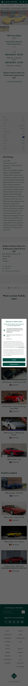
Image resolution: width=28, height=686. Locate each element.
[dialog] (14, 343)
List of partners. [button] (21, 347)
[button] (14, 339)
